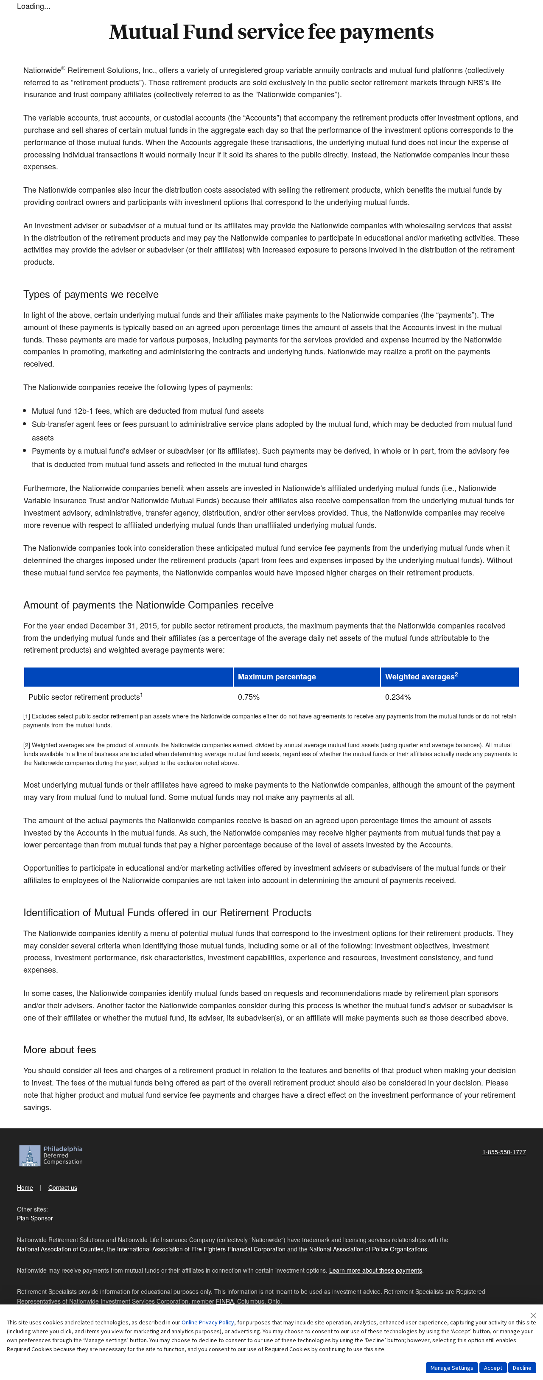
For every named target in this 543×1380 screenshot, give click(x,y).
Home (25, 1187)
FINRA (225, 1301)
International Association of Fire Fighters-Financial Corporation (201, 1249)
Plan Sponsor (35, 1218)
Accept (493, 1368)
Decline (522, 1368)
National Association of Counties (60, 1249)
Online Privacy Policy (208, 1322)
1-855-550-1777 (504, 1151)
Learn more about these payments (375, 1270)
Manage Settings (452, 1368)
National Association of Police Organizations (368, 1249)
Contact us (62, 1187)
